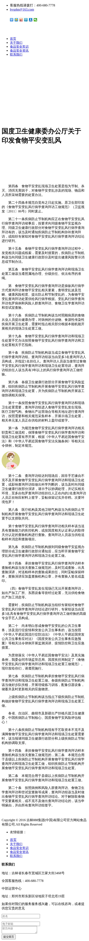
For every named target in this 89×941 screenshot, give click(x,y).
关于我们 (16, 42)
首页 (13, 38)
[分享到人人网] (30, 19)
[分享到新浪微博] (21, 19)
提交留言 (8, 936)
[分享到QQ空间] (16, 19)
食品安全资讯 (19, 50)
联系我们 (16, 54)
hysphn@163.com (22, 9)
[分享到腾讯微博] (26, 19)
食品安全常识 (19, 46)
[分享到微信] (35, 19)
